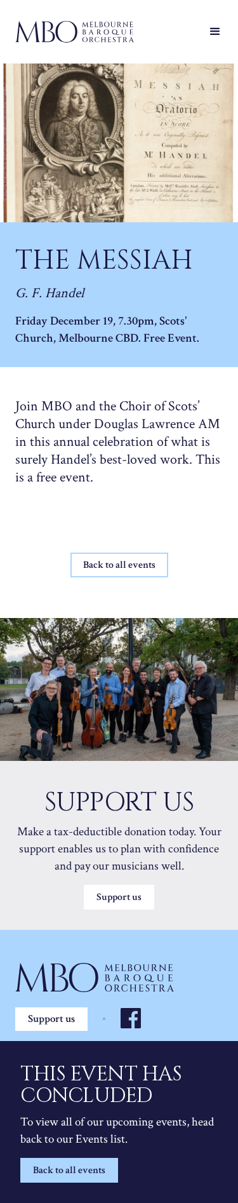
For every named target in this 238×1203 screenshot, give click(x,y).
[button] (215, 32)
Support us (119, 897)
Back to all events (69, 1170)
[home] (106, 32)
